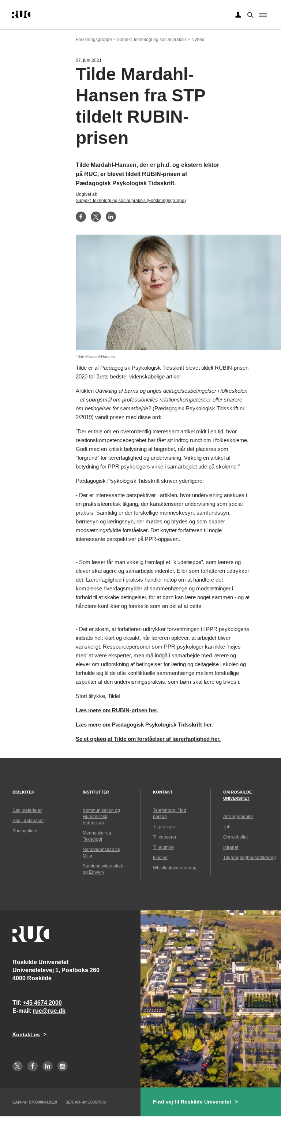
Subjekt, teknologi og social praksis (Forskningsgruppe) (131, 200)
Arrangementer (238, 816)
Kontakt (163, 792)
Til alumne (163, 847)
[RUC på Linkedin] (47, 1066)
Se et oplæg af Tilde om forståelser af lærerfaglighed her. (148, 739)
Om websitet (235, 837)
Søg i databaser (28, 820)
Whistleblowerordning (174, 867)
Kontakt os (26, 1034)
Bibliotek (23, 792)
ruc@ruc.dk (49, 1011)
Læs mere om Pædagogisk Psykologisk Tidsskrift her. (144, 724)
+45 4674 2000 (42, 1003)
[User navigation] (238, 15)
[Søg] (249, 14)
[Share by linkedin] (111, 217)
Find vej (161, 857)
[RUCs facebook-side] (32, 1066)
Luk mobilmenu (263, 15)
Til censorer (164, 837)
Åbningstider (25, 830)
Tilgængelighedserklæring (249, 857)
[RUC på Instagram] (62, 1066)
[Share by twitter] (96, 217)
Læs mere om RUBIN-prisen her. (117, 710)
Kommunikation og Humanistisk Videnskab (101, 816)
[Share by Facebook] (81, 217)
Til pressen (164, 826)
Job (227, 826)
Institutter (96, 792)
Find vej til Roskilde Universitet (192, 1102)
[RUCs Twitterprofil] (17, 1066)
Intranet (230, 847)
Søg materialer (27, 810)
